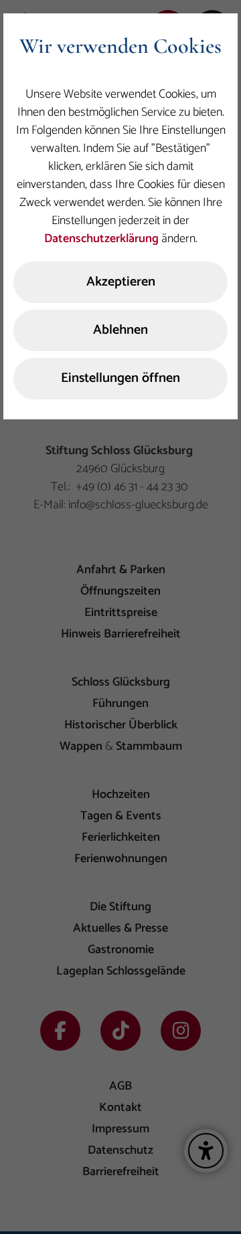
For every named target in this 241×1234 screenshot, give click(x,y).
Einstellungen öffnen (120, 378)
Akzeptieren (120, 282)
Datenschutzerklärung (101, 239)
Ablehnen (120, 330)
